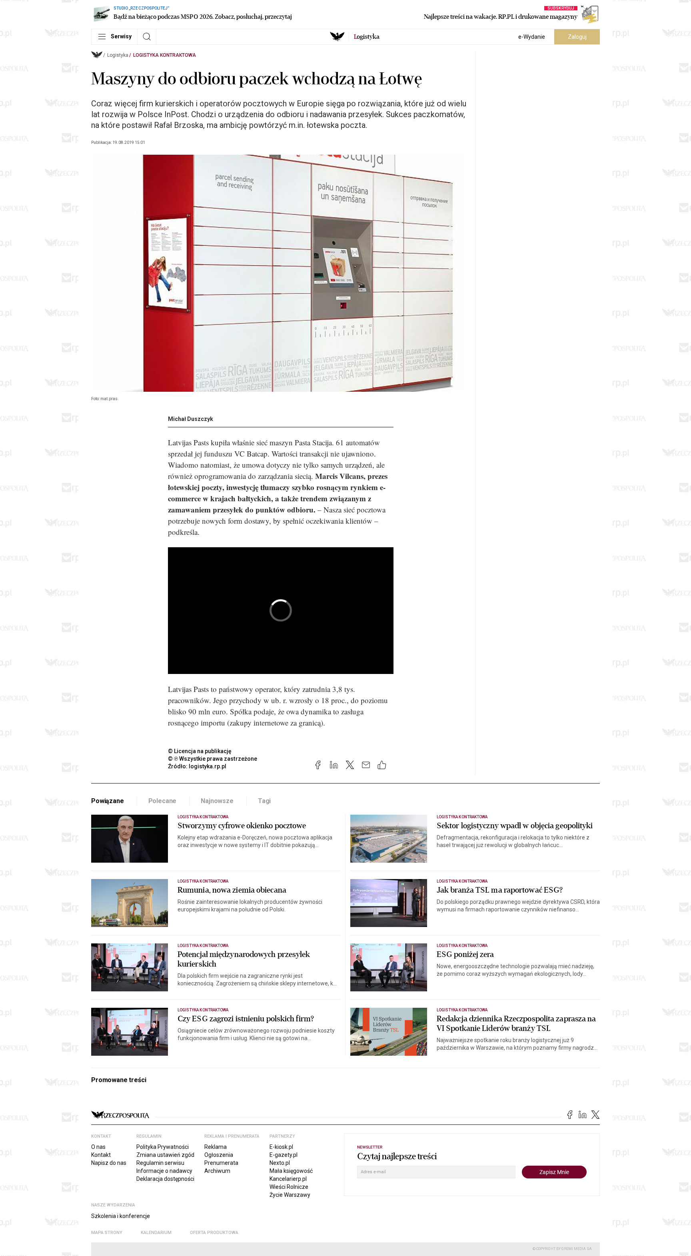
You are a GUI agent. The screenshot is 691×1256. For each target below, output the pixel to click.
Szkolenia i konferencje (120, 1216)
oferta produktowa (214, 1232)
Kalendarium (156, 1232)
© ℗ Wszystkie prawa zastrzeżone (212, 759)
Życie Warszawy (290, 1195)
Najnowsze (217, 801)
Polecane (162, 801)
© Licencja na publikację (200, 751)
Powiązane (107, 801)
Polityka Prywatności (162, 1147)
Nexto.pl (280, 1163)
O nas (98, 1147)
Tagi (264, 801)
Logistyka (117, 55)
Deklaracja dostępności (165, 1179)
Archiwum (217, 1171)
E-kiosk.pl (281, 1147)
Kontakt (101, 1155)
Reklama (215, 1147)
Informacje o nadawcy (164, 1171)
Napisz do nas (108, 1163)
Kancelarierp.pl (288, 1179)
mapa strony (106, 1232)
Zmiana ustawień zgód (165, 1155)
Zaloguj (577, 37)
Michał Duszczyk (190, 419)
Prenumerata (221, 1163)
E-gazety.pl (284, 1155)
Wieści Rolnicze (289, 1187)
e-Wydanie (531, 37)
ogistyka (366, 37)
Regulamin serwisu (160, 1163)
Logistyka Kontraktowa (164, 55)
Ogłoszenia (218, 1155)
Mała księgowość (291, 1171)
